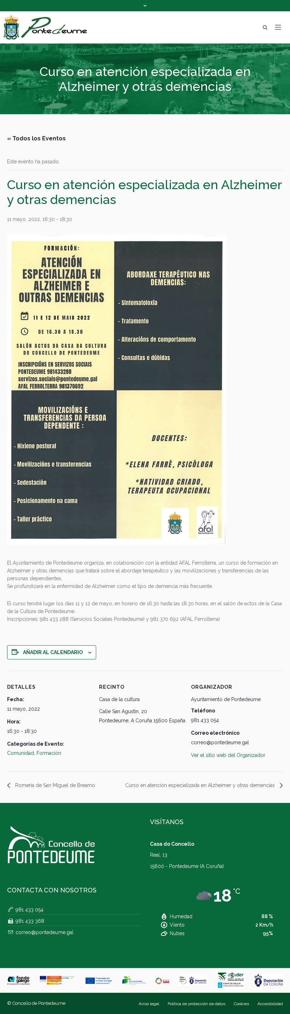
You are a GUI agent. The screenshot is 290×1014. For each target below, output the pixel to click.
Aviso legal (149, 1003)
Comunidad (20, 753)
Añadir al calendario (53, 652)
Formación (48, 753)
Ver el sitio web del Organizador (228, 755)
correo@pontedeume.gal (45, 932)
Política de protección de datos (196, 1003)
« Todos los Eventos (36, 138)
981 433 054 (30, 910)
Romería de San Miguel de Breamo (54, 785)
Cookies (241, 1003)
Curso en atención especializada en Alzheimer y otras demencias (200, 785)
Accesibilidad (270, 1003)
